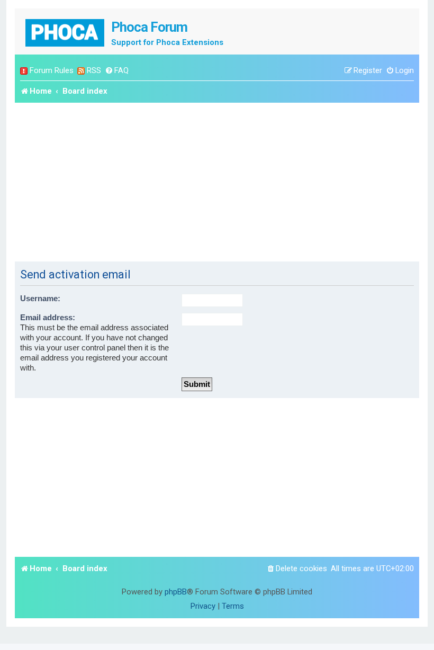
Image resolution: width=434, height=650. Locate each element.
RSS (94, 70)
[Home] (65, 31)
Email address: (47, 317)
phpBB (176, 592)
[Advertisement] (217, 182)
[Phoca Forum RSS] (81, 70)
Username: (40, 298)
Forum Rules (52, 70)
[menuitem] (117, 70)
